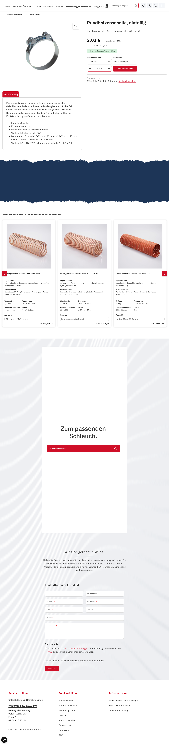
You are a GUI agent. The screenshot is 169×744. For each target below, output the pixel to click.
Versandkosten (66, 700)
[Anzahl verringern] (89, 68)
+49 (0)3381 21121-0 (22, 705)
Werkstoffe (117, 57)
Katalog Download (68, 705)
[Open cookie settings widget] (4, 740)
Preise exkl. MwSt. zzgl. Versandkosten (102, 46)
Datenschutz (65, 725)
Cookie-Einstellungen (119, 710)
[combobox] (122, 5)
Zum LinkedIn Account (120, 705)
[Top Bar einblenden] (162, 5)
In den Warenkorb (125, 68)
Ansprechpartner (67, 710)
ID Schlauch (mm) (94, 57)
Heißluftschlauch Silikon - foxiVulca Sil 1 (133, 274)
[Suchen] (136, 5)
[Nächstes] (107, 6)
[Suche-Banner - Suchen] (115, 448)
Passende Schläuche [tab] (12, 214)
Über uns (63, 715)
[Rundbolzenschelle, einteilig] (42, 51)
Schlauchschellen (127, 81)
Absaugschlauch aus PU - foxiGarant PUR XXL (79, 274)
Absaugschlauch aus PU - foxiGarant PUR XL (23, 274)
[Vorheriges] (4, 273)
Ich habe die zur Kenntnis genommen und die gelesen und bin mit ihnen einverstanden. (84, 650)
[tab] (10, 94)
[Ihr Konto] (149, 5)
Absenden (52, 668)
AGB (50, 651)
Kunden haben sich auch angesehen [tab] (43, 214)
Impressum (64, 730)
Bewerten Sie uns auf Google (123, 700)
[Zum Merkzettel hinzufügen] (76, 26)
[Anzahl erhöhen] (109, 68)
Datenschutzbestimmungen (74, 648)
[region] (42, 51)
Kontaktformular (33, 729)
